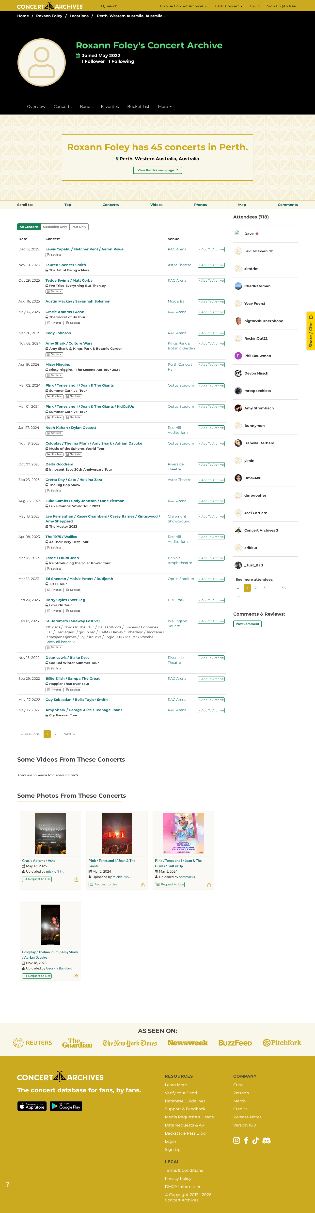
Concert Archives (181, 1200)
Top (67, 204)
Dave (249, 233)
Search (111, 6)
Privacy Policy (178, 1178)
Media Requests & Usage (189, 1117)
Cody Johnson (58, 333)
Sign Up (173, 1149)
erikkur (250, 548)
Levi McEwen (256, 251)
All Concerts (29, 227)
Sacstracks (187, 877)
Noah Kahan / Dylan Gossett (71, 427)
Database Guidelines (185, 1101)
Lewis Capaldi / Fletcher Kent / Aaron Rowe (85, 249)
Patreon (241, 1093)
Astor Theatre (179, 265)
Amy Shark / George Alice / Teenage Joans (84, 710)
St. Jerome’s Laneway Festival (73, 621)
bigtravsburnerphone (263, 321)
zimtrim (251, 268)
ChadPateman (257, 286)
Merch (239, 1101)
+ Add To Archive (211, 249)
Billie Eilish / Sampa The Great (73, 678)
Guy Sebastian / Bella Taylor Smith (77, 699)
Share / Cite (310, 334)
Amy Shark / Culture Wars (69, 343)
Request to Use (39, 879)
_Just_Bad (253, 565)
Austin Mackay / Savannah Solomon (78, 301)
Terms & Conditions (184, 1170)
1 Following (121, 61)
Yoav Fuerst (254, 303)
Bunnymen (254, 425)
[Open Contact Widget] (8, 1185)
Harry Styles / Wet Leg (65, 600)
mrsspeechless (257, 391)
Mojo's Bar (177, 301)
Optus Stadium (181, 385)
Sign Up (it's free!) (282, 6)
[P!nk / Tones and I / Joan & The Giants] (117, 833)
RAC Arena (177, 249)
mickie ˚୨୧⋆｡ (55, 871)
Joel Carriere (255, 513)
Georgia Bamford (59, 968)
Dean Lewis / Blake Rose (68, 657)
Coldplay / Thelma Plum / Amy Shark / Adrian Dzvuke (94, 443)
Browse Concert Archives (182, 6)
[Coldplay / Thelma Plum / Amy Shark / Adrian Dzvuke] (50, 925)
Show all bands (59, 642)
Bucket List (138, 106)
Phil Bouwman (257, 356)
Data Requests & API (185, 1125)
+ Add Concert (227, 6)
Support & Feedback (185, 1109)
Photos (200, 204)
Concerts (63, 106)
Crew (238, 1085)
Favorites (110, 106)
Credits (240, 1109)
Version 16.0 (244, 1125)
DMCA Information (183, 1186)
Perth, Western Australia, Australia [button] (130, 16)
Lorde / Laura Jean (62, 558)
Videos (156, 204)
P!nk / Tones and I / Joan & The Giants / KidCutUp (90, 406)
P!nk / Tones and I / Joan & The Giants (80, 385)
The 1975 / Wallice (61, 536)
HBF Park (176, 600)
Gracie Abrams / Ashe (65, 312)
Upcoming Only (55, 227)
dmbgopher (255, 495)
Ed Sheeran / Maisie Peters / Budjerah (79, 579)
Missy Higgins (58, 364)
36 (284, 588)
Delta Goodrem (59, 464)
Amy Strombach (259, 408)
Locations (79, 16)
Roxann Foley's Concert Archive (149, 45)
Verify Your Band (181, 1093)
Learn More (176, 1085)
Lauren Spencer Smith (66, 265)
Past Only (79, 227)
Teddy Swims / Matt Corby (69, 280)
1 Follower (93, 61)
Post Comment (247, 624)
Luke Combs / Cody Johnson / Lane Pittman (85, 501)
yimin (249, 460)
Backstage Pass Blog (185, 1133)
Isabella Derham (259, 443)
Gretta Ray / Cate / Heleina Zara (74, 479)
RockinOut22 (256, 338)
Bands (86, 106)
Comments (288, 204)
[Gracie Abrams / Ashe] (50, 833)
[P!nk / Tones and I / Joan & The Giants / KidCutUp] (183, 833)
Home (23, 16)
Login (255, 6)
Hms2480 (253, 478)
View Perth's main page (156, 170)
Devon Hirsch (256, 373)
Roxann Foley (49, 16)
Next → (69, 734)
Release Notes (247, 1117)
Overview (36, 106)
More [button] (163, 106)
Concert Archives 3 (261, 530)
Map (242, 204)
